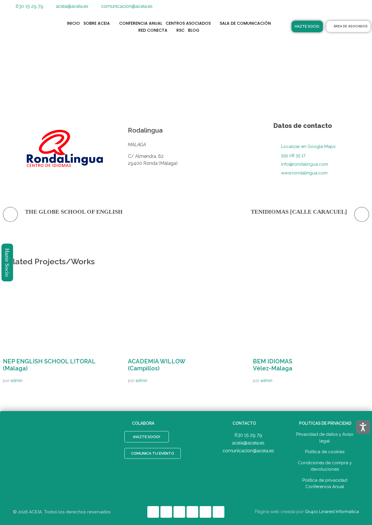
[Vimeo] (360, 9)
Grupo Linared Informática (332, 511)
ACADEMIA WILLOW (156, 365)
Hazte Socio (7, 262)
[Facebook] (295, 9)
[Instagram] (347, 9)
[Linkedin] (321, 9)
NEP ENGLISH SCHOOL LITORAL (49, 365)
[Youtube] (334, 9)
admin (16, 380)
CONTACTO (244, 423)
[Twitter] (308, 9)
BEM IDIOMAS (272, 365)
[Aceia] (34, 26)
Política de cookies (324, 451)
